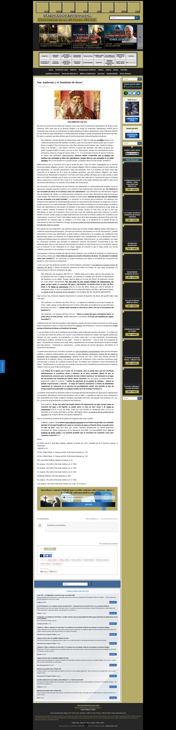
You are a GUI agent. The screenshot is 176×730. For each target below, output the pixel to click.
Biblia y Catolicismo (88, 74)
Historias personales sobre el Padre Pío (49, 669)
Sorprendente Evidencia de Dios (120, 56)
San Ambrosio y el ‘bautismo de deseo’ (60, 82)
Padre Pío (99, 62)
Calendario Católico (55, 56)
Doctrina (101, 74)
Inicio (51, 70)
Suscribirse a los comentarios (110, 543)
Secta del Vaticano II (70, 74)
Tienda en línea (87, 56)
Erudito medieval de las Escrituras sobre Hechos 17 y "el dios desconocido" (60, 680)
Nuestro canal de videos (132, 84)
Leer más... (113, 602)
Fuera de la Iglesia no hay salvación (66, 62)
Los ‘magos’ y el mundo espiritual (110, 56)
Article (93, 722)
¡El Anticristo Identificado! (77, 56)
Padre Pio (45, 56)
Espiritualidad (112, 74)
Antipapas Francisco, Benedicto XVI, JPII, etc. (109, 62)
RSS (102, 722)
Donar (115, 70)
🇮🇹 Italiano (53, 571)
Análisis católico (52, 560)
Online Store (75, 722)
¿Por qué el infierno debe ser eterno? (66, 56)
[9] (81, 415)
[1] (110, 161)
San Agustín (67, 335)
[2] (87, 182)
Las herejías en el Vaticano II (44, 62)
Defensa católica (64, 560)
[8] (101, 389)
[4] (54, 258)
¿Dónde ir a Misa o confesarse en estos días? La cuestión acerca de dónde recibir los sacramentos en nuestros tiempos (73, 627)
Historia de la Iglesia (102, 560)
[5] (109, 292)
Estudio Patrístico (89, 560)
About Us (83, 722)
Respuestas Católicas (77, 62)
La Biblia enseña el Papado (99, 56)
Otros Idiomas (125, 74)
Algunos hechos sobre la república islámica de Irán (52, 638)
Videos (100, 70)
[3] (77, 249)
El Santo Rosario (88, 62)
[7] (50, 319)
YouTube (123, 70)
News (88, 722)
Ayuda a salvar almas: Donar (120, 62)
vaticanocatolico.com (111, 726)
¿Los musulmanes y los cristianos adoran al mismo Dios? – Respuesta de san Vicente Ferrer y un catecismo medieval (73, 606)
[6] (49, 310)
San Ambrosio (57, 564)
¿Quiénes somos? (52, 74)
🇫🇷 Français (44, 571)
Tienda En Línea (61, 70)
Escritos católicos (76, 560)
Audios (108, 70)
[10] (58, 435)
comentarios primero (109, 519)
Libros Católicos (45, 564)
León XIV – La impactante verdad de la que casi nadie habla (56, 595)
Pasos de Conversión (55, 62)
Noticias (131, 56)
